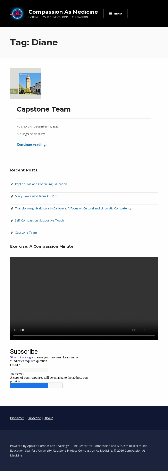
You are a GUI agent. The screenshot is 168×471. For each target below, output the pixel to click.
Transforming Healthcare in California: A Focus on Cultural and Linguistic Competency (73, 208)
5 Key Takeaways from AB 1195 (36, 196)
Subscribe (34, 418)
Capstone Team (44, 109)
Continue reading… (32, 144)
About (48, 418)
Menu (118, 13)
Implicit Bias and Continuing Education (41, 184)
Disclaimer (17, 418)
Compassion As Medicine (63, 12)
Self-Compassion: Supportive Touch (39, 220)
